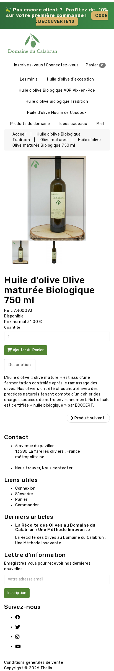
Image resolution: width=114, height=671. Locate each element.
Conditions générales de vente (33, 662)
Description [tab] (20, 364)
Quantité (12, 327)
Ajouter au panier (28, 350)
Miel (100, 123)
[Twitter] (21, 627)
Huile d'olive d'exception (70, 79)
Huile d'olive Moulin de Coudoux (57, 112)
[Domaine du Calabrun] (14, 44)
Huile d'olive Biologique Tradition (57, 101)
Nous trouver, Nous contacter (44, 468)
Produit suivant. (90, 418)
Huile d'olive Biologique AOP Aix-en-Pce (57, 90)
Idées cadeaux (73, 123)
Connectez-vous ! (63, 65)
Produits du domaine (30, 123)
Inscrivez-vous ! (29, 65)
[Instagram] (21, 636)
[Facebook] (21, 617)
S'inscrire (24, 494)
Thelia (46, 668)
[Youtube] (21, 646)
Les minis (29, 79)
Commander (27, 505)
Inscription (16, 592)
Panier (95, 65)
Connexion (25, 488)
